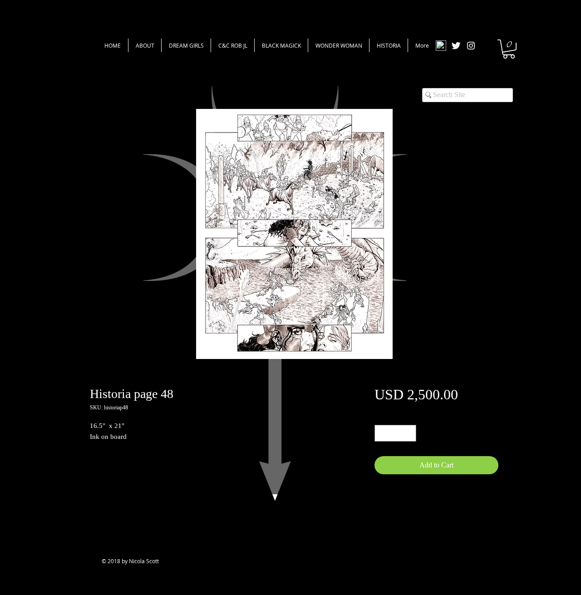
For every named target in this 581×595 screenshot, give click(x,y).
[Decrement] (381, 433)
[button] (508, 49)
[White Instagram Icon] (471, 45)
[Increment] (409, 433)
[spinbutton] (395, 433)
